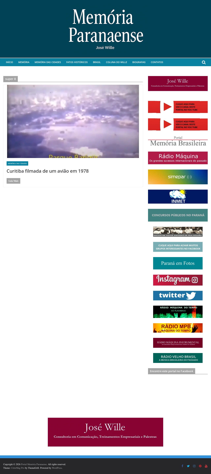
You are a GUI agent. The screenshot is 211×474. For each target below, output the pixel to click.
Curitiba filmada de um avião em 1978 (48, 171)
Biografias (139, 62)
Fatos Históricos (77, 62)
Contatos (157, 62)
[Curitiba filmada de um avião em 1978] (73, 121)
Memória (23, 62)
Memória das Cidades (48, 62)
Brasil (97, 62)
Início (9, 62)
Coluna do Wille (116, 62)
